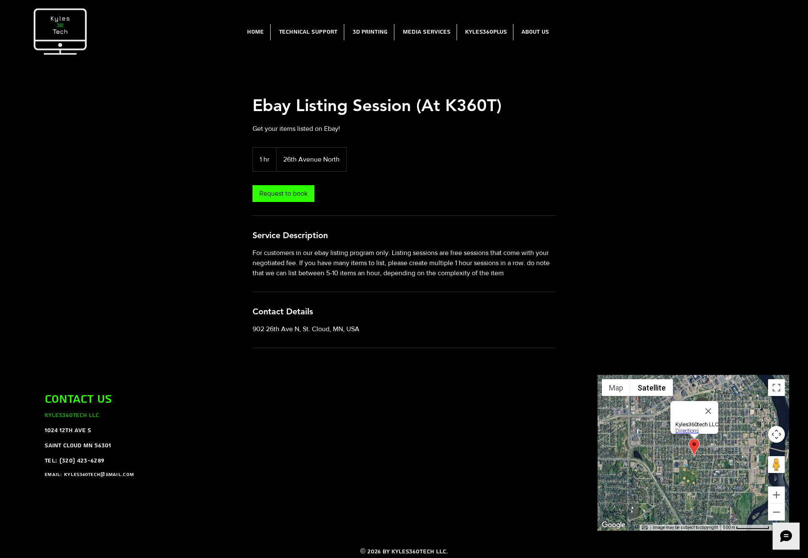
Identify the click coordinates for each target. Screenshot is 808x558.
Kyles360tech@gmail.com (99, 474)
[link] (283, 193)
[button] (307, 32)
